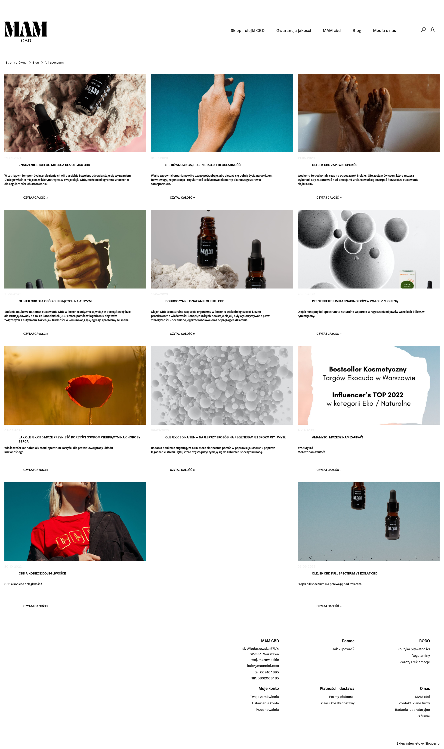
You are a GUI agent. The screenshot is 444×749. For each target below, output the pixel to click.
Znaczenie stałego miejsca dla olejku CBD (54, 165)
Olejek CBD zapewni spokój (334, 165)
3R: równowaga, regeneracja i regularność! (203, 165)
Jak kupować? (343, 649)
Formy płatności (342, 696)
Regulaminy (421, 655)
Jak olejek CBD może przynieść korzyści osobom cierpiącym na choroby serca (79, 439)
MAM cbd (422, 696)
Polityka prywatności (414, 649)
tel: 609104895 (267, 672)
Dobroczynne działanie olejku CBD (194, 301)
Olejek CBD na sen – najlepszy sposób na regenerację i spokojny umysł (225, 437)
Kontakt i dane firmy (414, 703)
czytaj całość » (35, 197)
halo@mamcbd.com (263, 665)
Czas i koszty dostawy (338, 703)
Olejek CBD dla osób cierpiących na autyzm (55, 301)
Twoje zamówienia (264, 696)
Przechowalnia (267, 709)
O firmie (423, 716)
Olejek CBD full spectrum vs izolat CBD (344, 573)
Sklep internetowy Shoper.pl (419, 743)
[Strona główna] (114, 29)
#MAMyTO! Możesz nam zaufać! (337, 437)
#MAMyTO (305, 448)
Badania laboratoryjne (412, 709)
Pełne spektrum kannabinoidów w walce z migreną (355, 301)
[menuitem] (247, 30)
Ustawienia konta (265, 703)
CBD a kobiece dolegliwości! (42, 573)
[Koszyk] (413, 29)
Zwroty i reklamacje (415, 662)
